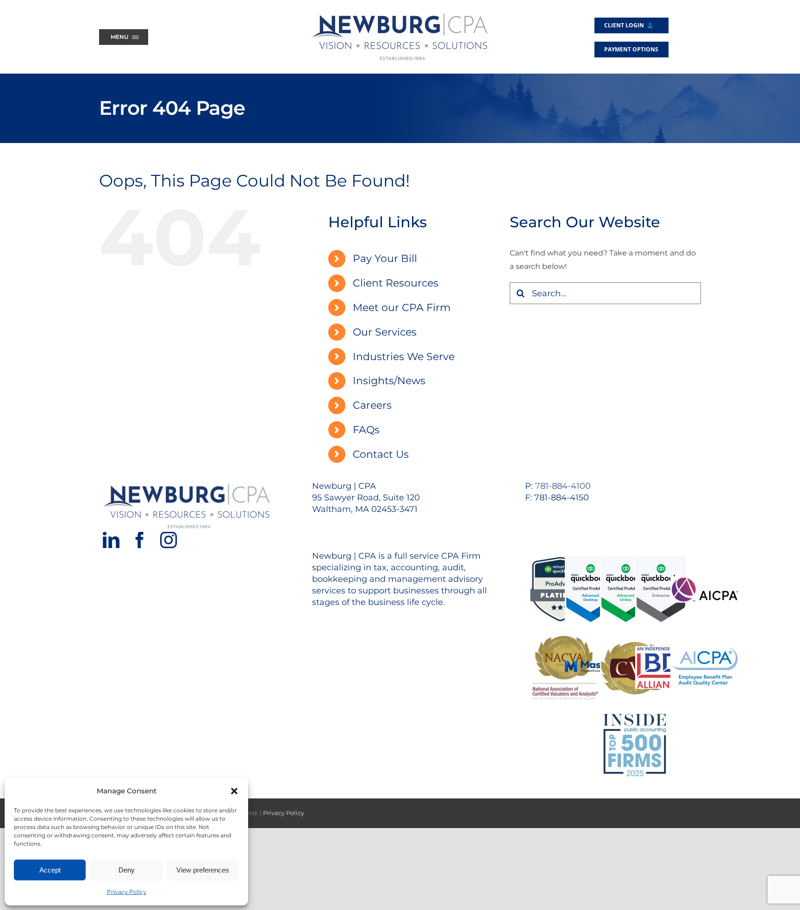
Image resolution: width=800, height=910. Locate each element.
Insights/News (389, 380)
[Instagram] (168, 540)
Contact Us (381, 454)
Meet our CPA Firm (401, 307)
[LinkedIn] (111, 540)
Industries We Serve (404, 356)
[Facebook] (139, 540)
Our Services (385, 332)
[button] (234, 791)
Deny (127, 870)
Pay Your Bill (385, 258)
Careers (372, 405)
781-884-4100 (563, 486)
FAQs (366, 430)
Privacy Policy (126, 891)
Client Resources (395, 283)
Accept (50, 870)
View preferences (202, 870)
